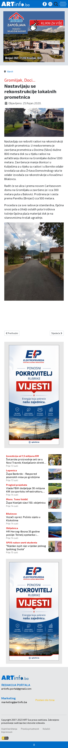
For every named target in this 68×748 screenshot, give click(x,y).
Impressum (6, 732)
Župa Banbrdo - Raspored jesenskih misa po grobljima (23, 475)
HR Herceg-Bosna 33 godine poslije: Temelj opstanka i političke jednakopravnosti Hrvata (26, 533)
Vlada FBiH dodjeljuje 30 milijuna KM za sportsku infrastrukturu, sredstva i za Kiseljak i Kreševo (25, 490)
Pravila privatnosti (30, 729)
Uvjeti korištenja (9, 729)
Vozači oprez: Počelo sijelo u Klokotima (23, 518)
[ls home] (34, 36)
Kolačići (46, 729)
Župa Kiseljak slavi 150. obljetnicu (26, 502)
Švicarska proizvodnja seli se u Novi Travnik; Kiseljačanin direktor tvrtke (26, 461)
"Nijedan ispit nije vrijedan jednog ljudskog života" (26, 547)
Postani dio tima (44, 699)
